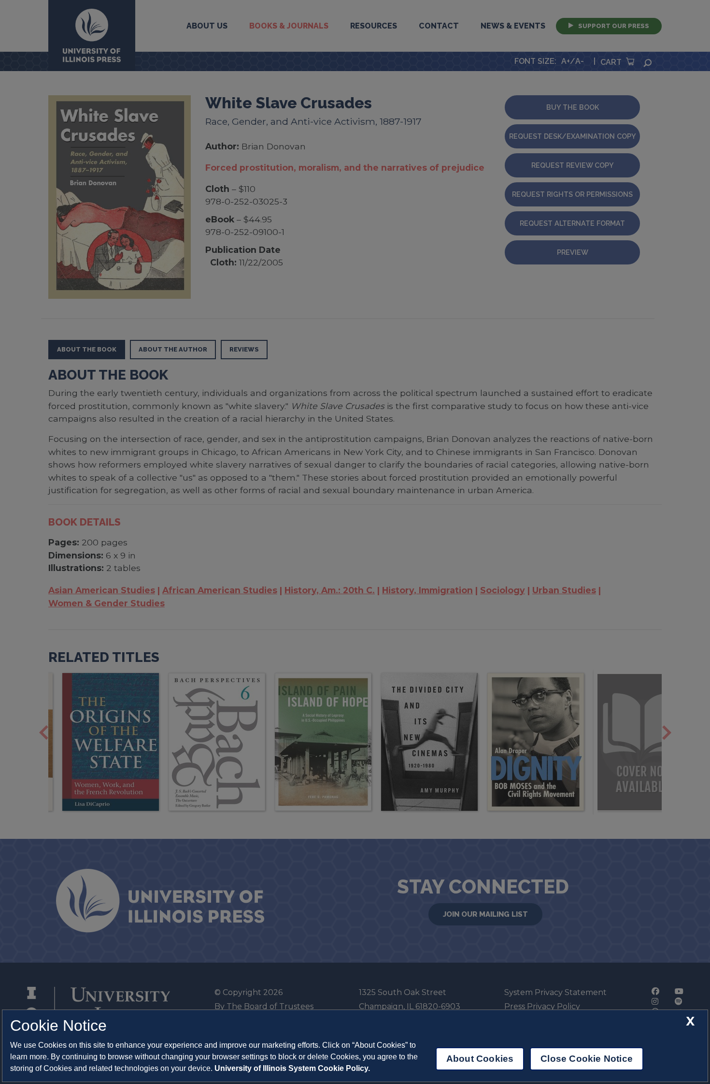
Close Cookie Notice (586, 1059)
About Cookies (479, 1059)
